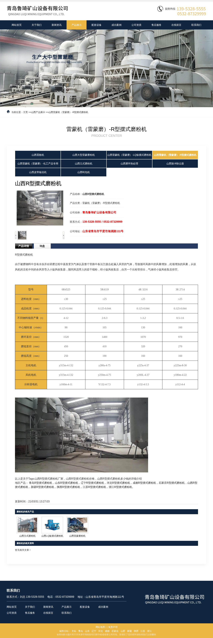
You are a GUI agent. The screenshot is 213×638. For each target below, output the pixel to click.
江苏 (142, 631)
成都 (107, 631)
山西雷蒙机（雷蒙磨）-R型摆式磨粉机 (68, 112)
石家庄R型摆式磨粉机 (172, 482)
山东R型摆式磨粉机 (66, 482)
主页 (25, 112)
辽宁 (94, 631)
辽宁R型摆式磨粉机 (92, 482)
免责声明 (112, 627)
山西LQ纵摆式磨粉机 (52, 535)
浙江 (149, 631)
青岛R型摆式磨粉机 (40, 482)
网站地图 (100, 627)
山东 (87, 631)
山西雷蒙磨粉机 (77, 535)
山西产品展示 (38, 112)
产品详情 (23, 246)
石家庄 (114, 631)
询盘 (42, 246)
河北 (100, 631)
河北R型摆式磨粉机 (118, 482)
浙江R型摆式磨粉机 (120, 487)
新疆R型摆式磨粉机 (42, 487)
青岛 (80, 631)
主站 (74, 631)
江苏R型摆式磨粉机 (94, 487)
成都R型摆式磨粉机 (144, 482)
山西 (122, 631)
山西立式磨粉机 (27, 535)
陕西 (136, 631)
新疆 (129, 631)
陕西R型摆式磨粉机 (68, 487)
